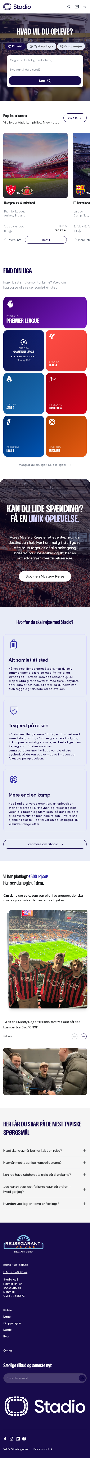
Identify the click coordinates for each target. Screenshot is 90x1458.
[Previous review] (74, 1036)
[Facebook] (24, 1439)
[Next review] (84, 1036)
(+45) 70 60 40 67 (15, 1272)
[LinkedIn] (18, 1439)
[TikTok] (5, 1439)
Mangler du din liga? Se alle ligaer (42, 465)
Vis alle (73, 118)
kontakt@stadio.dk (15, 1264)
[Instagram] (11, 1439)
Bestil (46, 240)
